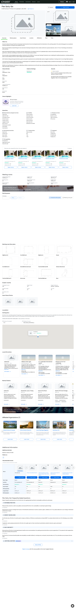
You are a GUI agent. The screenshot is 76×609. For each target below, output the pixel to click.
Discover (34, 1)
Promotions (21, 1)
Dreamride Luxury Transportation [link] (27, 390)
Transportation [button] (23, 400)
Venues (16, 1)
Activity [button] (56, 400)
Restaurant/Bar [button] (40, 400)
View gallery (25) (71, 34)
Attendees (4, 196)
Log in (73, 1)
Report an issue (25, 549)
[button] (22, 23)
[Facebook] (3, 457)
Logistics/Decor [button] (57, 401)
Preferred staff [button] (6, 400)
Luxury (38, 1)
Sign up (70, 1)
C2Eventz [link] (6, 390)
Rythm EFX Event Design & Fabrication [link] (61, 390)
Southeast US (56, 430)
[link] (10, 386)
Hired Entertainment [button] (62, 400)
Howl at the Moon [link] (42, 390)
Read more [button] (6, 369)
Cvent (2, 4)
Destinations (28, 1)
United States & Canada (9, 430)
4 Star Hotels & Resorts (25, 430)
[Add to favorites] (36, 465)
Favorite (51, 7)
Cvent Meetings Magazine (42, 430)
